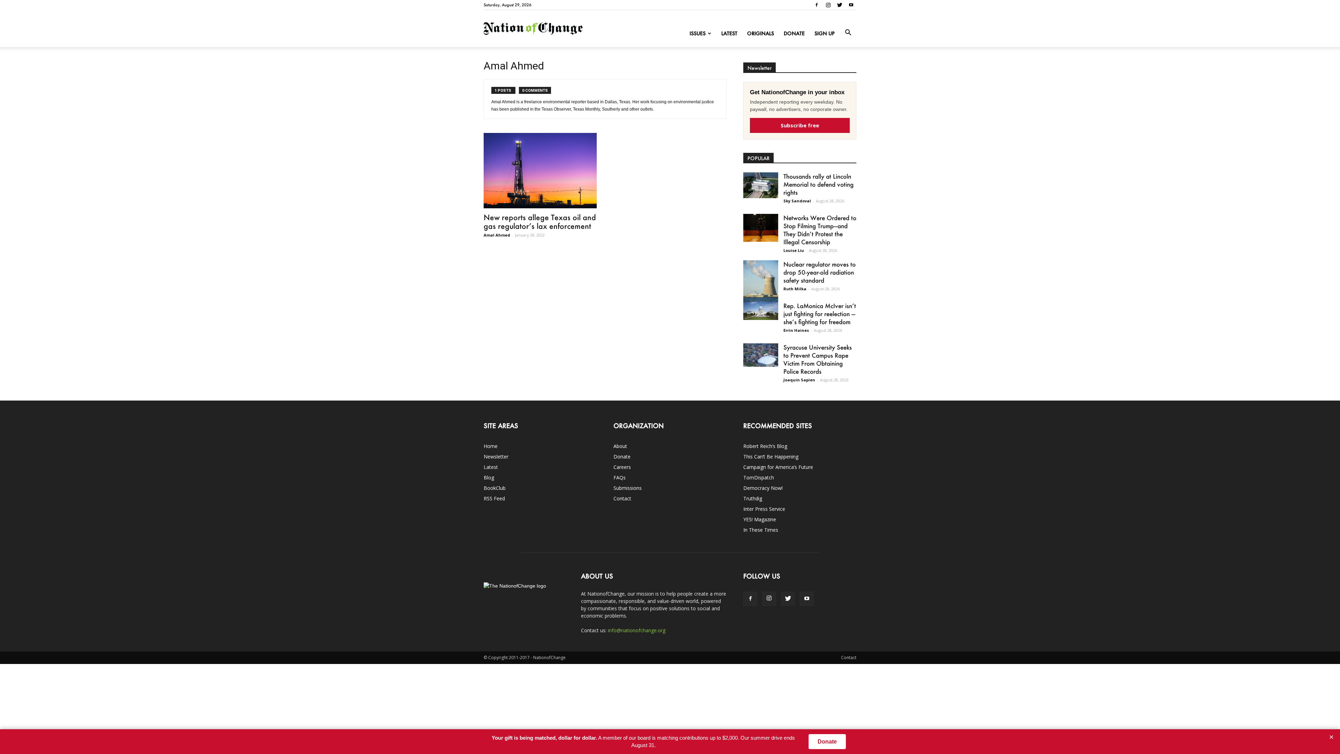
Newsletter (496, 456)
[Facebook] (816, 5)
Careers (622, 467)
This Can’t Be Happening (770, 456)
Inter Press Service (764, 509)
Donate (794, 33)
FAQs (619, 477)
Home (491, 446)
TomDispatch (758, 477)
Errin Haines (796, 330)
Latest (729, 33)
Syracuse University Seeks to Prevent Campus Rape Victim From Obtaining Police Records (817, 359)
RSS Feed (494, 498)
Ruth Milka (794, 288)
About (620, 446)
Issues (698, 33)
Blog (489, 477)
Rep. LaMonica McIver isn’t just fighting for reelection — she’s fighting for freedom (819, 314)
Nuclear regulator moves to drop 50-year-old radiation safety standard (819, 272)
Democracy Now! (763, 488)
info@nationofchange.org (636, 630)
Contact (622, 498)
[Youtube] (851, 5)
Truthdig (752, 498)
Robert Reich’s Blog (765, 446)
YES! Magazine (759, 519)
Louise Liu (793, 250)
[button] (848, 32)
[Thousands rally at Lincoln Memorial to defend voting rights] (760, 185)
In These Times (760, 530)
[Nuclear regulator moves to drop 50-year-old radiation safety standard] (760, 282)
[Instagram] (828, 5)
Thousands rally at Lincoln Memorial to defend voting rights (818, 184)
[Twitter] (839, 5)
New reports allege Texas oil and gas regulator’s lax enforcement (540, 221)
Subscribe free (800, 125)
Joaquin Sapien (799, 379)
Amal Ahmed (497, 235)
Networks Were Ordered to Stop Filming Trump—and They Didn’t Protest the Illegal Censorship (819, 230)
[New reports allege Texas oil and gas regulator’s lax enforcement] (540, 170)
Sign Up (824, 33)
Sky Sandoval (797, 200)
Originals (760, 33)
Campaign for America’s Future (778, 467)
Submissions (627, 488)
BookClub (495, 488)
